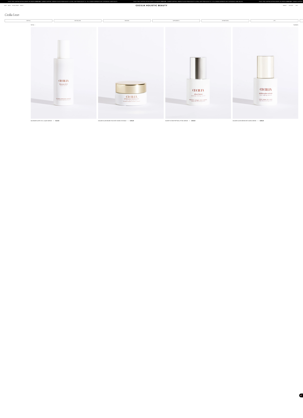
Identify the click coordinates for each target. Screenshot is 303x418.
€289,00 (262, 120)
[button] (285, 5)
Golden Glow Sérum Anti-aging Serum (244, 120)
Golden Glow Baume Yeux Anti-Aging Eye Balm (112, 120)
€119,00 (57, 120)
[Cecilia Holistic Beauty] (151, 5)
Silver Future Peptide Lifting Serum (176, 120)
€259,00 (193, 120)
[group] (151, 20)
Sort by (32, 24)
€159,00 (132, 120)
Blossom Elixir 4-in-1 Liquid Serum (41, 120)
